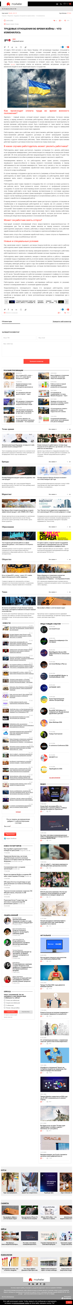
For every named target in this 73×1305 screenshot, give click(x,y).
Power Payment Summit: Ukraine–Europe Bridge (56, 699)
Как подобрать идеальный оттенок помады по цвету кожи (15, 849)
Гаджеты (5, 1203)
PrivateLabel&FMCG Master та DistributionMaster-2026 (58, 676)
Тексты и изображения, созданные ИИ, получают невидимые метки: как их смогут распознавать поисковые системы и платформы (21, 792)
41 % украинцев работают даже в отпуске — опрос (23, 393)
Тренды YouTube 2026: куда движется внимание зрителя (52, 985)
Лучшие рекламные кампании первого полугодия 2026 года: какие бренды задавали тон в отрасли (52, 922)
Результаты (25, 1012)
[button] (70, 429)
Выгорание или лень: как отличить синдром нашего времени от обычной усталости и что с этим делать (10, 1269)
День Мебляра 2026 (55, 722)
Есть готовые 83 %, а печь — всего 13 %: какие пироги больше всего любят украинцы (24, 378)
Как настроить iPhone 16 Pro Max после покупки (29, 1217)
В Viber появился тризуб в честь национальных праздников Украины (19, 702)
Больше (18, 812)
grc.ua (13, 64)
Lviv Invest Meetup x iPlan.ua (58, 664)
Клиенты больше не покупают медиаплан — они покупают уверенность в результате (54, 1013)
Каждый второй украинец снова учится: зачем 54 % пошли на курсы (20, 784)
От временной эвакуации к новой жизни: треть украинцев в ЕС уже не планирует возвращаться (60, 421)
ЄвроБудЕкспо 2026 (55, 769)
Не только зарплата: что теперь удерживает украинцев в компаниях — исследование (25, 420)
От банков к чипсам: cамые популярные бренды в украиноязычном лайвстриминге (21, 799)
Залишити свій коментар (62, 321)
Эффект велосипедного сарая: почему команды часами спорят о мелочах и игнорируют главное (48, 1269)
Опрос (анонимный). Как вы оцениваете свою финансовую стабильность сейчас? (15, 996)
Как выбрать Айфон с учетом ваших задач (10, 1217)
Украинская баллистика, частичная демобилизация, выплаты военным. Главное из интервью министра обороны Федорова (17, 858)
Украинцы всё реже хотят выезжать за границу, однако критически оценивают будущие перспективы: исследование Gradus (59, 404)
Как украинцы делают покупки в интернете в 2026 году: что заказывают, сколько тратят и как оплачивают (22, 628)
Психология (6, 1255)
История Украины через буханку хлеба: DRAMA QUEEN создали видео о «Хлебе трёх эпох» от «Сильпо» (20, 636)
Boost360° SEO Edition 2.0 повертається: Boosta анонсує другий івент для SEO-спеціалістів (59, 713)
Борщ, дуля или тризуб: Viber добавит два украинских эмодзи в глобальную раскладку (21, 696)
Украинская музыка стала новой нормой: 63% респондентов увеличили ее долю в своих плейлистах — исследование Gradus (24, 387)
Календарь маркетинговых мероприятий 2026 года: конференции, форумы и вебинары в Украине (21, 733)
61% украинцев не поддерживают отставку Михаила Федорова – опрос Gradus (59, 395)
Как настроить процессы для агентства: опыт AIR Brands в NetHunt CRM (53, 958)
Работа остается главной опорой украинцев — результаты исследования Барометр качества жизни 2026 (59, 387)
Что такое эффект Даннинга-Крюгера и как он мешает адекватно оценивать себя (29, 1269)
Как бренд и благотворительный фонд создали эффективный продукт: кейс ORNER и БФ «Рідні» (10, 1243)
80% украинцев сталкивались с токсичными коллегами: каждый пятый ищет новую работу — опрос (24, 404)
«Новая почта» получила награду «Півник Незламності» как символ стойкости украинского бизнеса (21, 651)
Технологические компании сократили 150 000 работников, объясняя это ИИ (18, 891)
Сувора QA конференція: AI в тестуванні (58, 641)
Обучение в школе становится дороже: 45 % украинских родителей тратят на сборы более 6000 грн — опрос (22, 748)
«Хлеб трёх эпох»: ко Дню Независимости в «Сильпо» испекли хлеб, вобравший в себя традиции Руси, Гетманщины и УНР (21, 711)
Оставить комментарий (10, 1015)
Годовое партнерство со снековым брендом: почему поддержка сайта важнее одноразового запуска (48, 1243)
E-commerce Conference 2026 (58, 745)
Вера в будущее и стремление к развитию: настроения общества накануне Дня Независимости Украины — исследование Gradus (60, 378)
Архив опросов (8, 1017)
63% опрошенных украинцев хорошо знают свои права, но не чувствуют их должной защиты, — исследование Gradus (24, 413)
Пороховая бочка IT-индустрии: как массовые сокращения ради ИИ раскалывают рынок (15, 901)
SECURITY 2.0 (53, 757)
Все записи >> (53, 429)
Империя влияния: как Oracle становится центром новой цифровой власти (53, 1155)
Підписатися (10, 834)
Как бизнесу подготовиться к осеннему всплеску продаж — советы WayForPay (20, 762)
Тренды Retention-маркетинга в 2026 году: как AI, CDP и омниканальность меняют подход (54, 1098)
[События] (67, 4)
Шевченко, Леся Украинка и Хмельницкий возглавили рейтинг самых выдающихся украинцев (21, 688)
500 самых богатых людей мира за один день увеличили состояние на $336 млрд (17, 882)
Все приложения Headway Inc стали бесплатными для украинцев (19, 717)
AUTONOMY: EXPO (54, 687)
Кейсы (3, 1229)
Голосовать (11, 1012)
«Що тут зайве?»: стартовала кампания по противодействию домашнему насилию (21, 755)
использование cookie (21, 1303)
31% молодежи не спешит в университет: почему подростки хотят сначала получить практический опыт (59, 411)
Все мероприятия (54, 777)
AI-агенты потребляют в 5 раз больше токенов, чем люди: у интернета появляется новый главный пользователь (22, 658)
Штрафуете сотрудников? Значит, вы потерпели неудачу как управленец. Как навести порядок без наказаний (53, 1069)
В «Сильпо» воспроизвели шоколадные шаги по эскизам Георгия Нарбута (20, 806)
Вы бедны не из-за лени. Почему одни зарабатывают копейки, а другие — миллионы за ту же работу (52, 1127)
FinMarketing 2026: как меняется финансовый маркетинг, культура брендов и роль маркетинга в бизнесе (22, 725)
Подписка (70, 4)
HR (56, 20)
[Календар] (64, 4)
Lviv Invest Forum (54, 629)
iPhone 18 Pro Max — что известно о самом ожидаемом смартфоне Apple (49, 1217)
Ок (69, 1302)
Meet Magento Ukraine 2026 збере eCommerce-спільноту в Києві (59, 653)
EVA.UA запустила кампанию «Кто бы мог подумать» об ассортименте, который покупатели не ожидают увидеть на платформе (53, 894)
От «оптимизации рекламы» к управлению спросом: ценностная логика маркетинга (54, 1040)
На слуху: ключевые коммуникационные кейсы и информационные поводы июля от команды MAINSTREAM (54, 836)
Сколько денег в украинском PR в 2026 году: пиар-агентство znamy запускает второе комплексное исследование (20, 770)
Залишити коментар (36, 361)
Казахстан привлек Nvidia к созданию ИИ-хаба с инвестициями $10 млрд (18, 875)
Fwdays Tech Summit (55, 734)
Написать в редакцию (12, 312)
